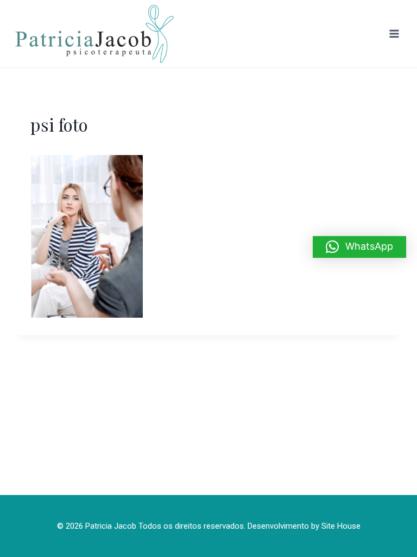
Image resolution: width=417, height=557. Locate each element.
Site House (341, 526)
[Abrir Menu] (394, 33)
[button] (359, 247)
